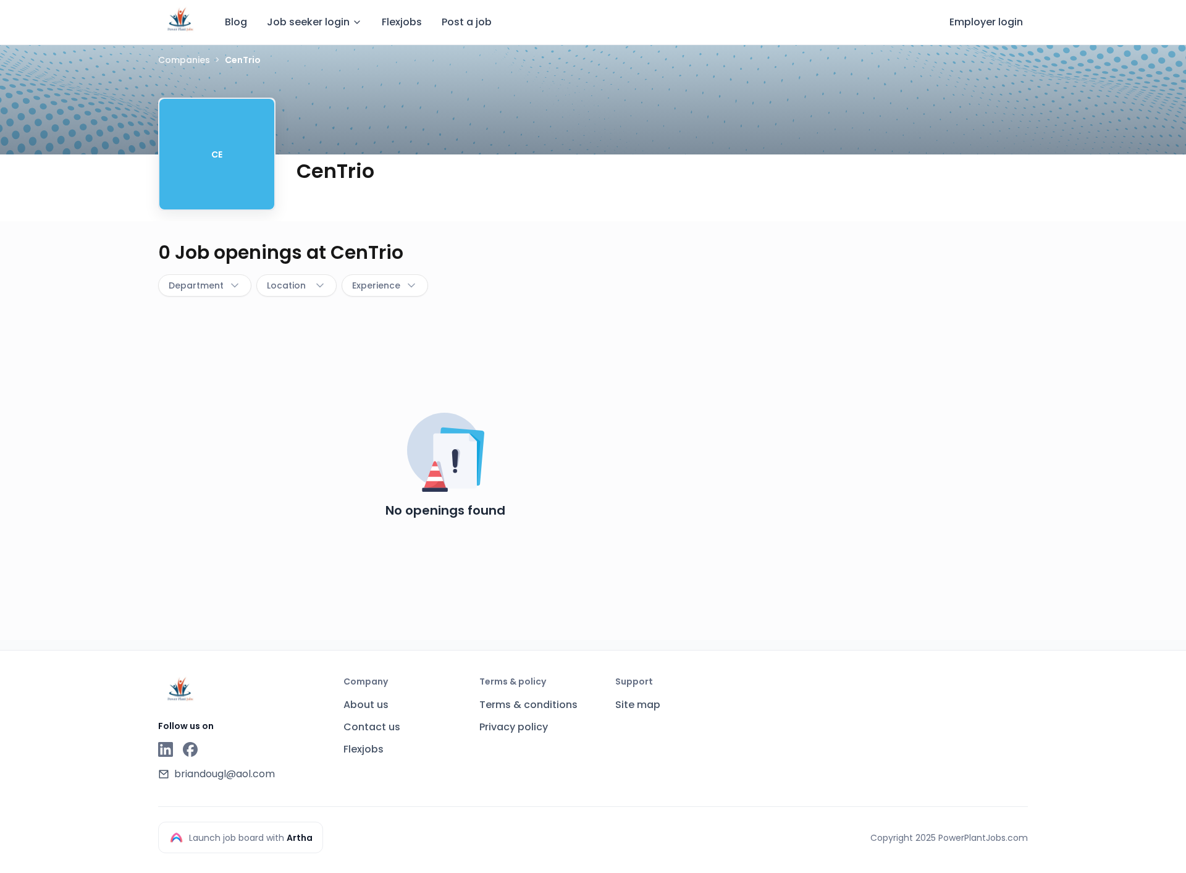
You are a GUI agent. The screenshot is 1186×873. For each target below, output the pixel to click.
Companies (184, 60)
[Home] (180, 20)
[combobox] (204, 285)
